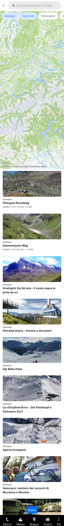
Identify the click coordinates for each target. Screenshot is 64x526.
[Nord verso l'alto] (48, 164)
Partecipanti (48, 16)
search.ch (8, 166)
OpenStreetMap (32, 166)
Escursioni (28, 16)
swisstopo (19, 166)
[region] (32, 90)
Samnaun (9, 16)
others (44, 166)
